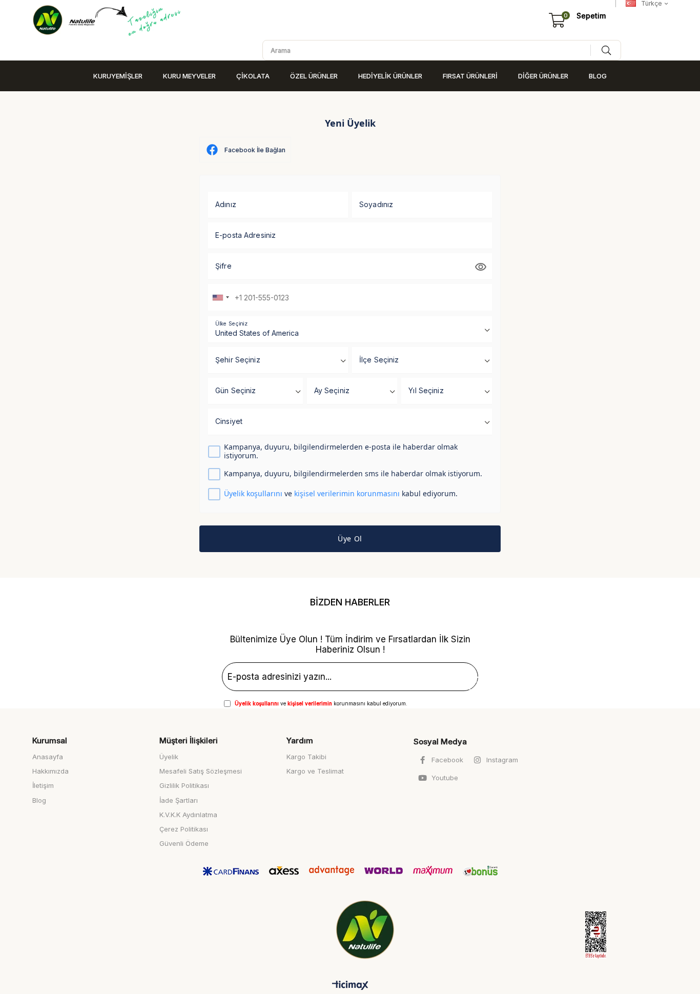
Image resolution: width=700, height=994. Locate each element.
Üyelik (168, 757)
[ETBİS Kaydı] (585, 935)
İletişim (43, 785)
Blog (39, 800)
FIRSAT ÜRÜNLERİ (470, 76)
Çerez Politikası (183, 829)
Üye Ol (350, 538)
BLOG (598, 76)
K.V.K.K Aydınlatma (188, 814)
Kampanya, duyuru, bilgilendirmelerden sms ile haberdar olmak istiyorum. (353, 474)
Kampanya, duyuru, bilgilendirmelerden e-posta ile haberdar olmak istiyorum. (341, 451)
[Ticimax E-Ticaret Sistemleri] (350, 986)
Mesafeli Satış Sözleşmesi (200, 771)
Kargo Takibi (306, 757)
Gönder (457, 679)
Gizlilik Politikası (184, 785)
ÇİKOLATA (253, 76)
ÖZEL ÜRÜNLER (314, 76)
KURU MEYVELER (189, 76)
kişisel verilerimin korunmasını (347, 493)
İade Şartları (178, 800)
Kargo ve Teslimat (315, 771)
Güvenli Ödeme (184, 843)
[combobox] (220, 297)
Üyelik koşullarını (253, 493)
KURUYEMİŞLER (117, 76)
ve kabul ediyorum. (341, 494)
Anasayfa (47, 757)
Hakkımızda (50, 771)
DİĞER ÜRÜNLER (543, 76)
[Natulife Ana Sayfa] (367, 930)
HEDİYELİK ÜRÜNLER (390, 76)
